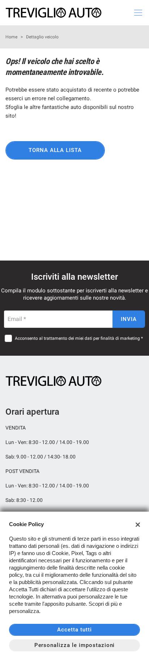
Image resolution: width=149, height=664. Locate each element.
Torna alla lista (55, 150)
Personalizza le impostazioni (74, 645)
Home (11, 36)
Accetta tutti (74, 629)
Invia (129, 319)
